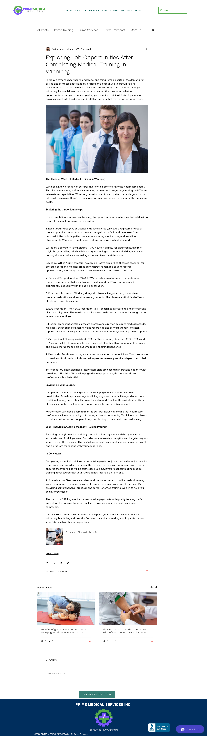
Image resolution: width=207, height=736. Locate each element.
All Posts (43, 30)
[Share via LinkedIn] (61, 562)
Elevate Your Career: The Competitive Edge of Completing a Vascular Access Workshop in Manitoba (125, 631)
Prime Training (63, 30)
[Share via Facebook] (47, 562)
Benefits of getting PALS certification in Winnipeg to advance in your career (64, 631)
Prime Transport (114, 30)
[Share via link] (67, 562)
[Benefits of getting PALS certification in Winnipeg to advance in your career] (66, 608)
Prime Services (88, 30)
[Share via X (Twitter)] (54, 562)
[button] (153, 30)
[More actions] (146, 49)
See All (154, 587)
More (134, 30)
